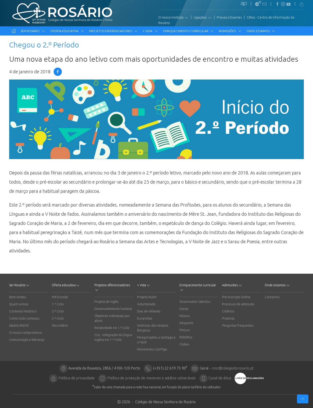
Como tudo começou (24, 318)
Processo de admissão (238, 304)
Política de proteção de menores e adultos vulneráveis (151, 378)
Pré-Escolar (60, 297)
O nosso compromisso (25, 332)
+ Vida (148, 31)
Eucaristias (144, 318)
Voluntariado (146, 304)
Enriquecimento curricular (186, 31)
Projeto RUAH (146, 297)
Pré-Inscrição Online (236, 297)
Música (184, 316)
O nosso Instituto (171, 17)
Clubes (184, 344)
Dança (183, 309)
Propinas (228, 318)
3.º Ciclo (58, 318)
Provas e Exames (229, 17)
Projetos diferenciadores (111, 31)
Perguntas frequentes (237, 325)
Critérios (228, 311)
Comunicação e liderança (26, 340)
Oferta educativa (64, 31)
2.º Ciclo (58, 311)
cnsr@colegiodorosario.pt (233, 368)
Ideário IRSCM (19, 325)
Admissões (227, 31)
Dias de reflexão (148, 311)
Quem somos (18, 304)
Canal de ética (220, 378)
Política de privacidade (76, 378)
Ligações (200, 17)
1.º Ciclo (58, 304)
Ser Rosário (30, 31)
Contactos (272, 297)
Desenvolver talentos (194, 301)
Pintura (184, 330)
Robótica (185, 337)
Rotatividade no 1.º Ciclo (111, 328)
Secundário (60, 325)
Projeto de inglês (106, 301)
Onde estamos (258, 31)
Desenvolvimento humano (113, 309)
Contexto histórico (22, 311)
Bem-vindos (17, 297)
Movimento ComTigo (152, 349)
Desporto (186, 323)
